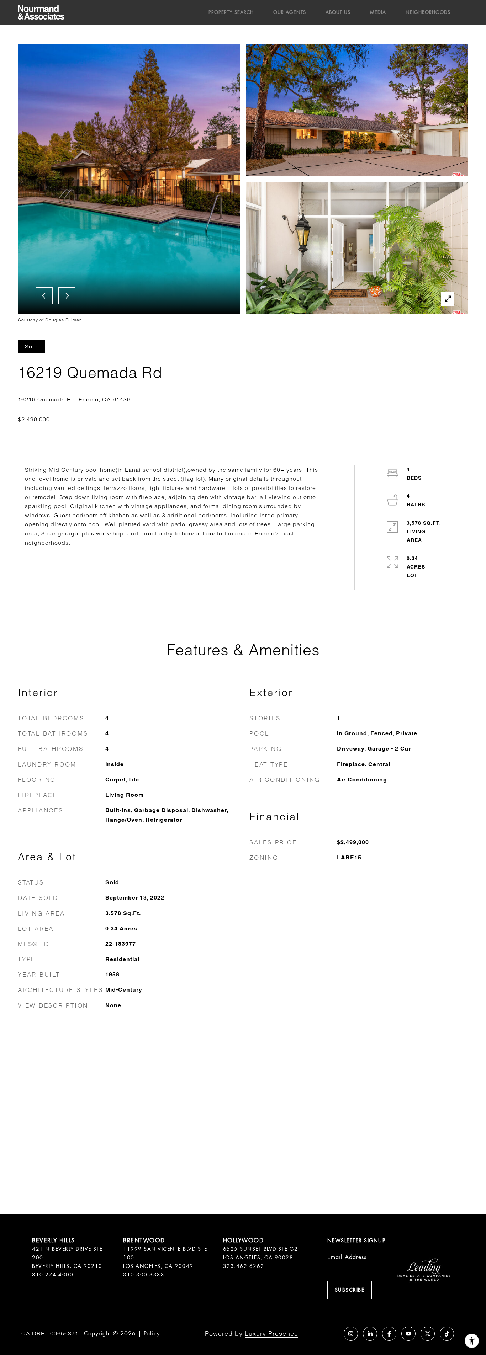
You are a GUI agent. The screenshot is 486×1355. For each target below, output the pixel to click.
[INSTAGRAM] (351, 1334)
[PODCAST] (331, 1334)
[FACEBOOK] (389, 1334)
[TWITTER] (428, 1334)
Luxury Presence (271, 1333)
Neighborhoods (428, 12)
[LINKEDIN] (370, 1334)
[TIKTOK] (447, 1334)
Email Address (346, 1257)
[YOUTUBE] (408, 1334)
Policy (152, 1333)
